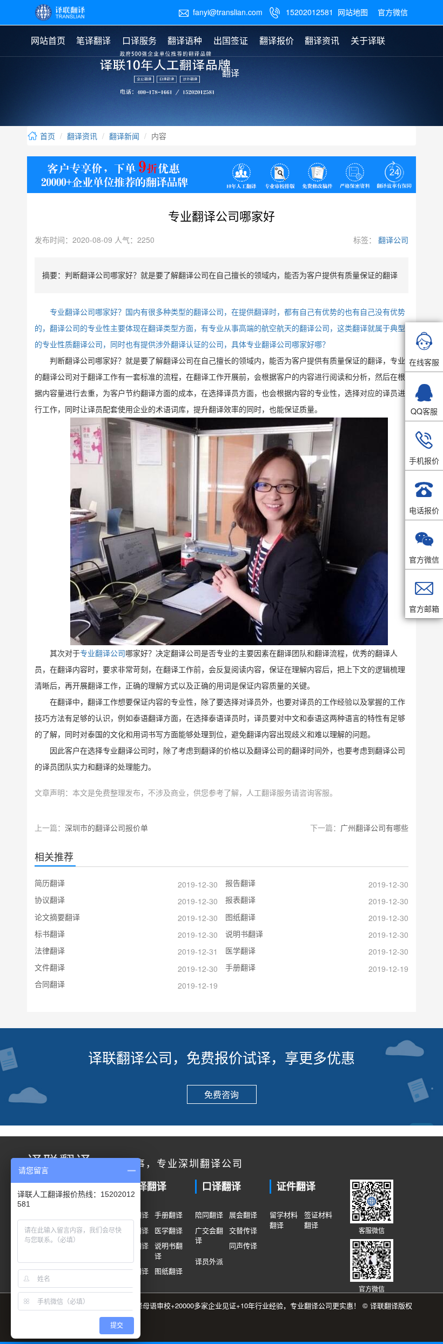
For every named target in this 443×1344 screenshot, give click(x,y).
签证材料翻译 (318, 1220)
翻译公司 (392, 239)
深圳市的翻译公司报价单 (106, 827)
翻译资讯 (322, 40)
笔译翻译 (93, 40)
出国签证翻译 (230, 56)
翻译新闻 (124, 135)
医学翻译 (169, 1230)
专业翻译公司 (102, 654)
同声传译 (243, 1245)
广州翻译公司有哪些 (374, 827)
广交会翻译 (209, 1236)
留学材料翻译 (284, 1220)
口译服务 (139, 40)
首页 (46, 135)
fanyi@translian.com (220, 11)
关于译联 (368, 40)
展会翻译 (243, 1215)
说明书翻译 (169, 1251)
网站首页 (48, 40)
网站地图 (353, 11)
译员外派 (209, 1261)
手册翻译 (169, 1215)
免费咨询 (221, 1094)
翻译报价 (276, 40)
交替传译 (243, 1230)
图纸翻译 (169, 1271)
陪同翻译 (209, 1215)
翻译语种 (184, 40)
